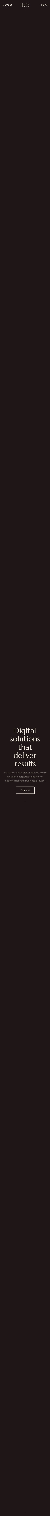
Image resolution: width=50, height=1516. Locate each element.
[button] (44, 4)
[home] (25, 5)
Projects (25, 790)
